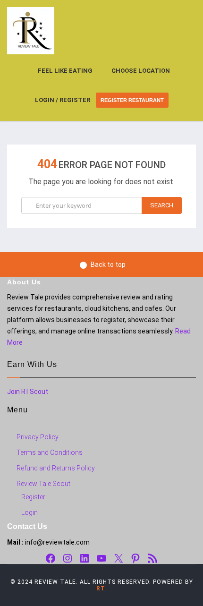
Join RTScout (27, 391)
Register (33, 497)
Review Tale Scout (43, 483)
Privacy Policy (38, 437)
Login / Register (62, 99)
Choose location (140, 70)
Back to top (108, 264)
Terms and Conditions (50, 452)
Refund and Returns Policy (56, 468)
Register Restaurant (132, 100)
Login (29, 512)
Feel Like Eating (65, 70)
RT (100, 588)
